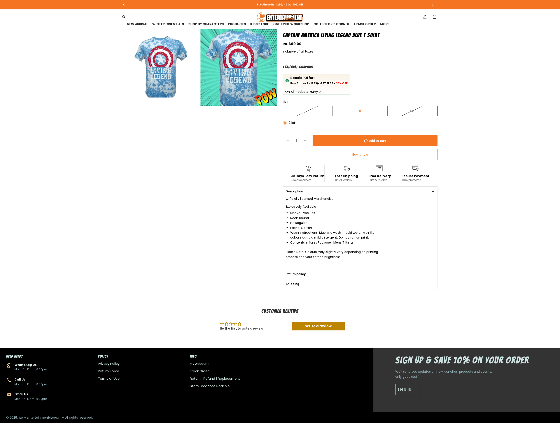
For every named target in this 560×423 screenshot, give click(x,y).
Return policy (296, 274)
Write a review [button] (318, 325)
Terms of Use (109, 378)
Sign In (404, 389)
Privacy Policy (108, 363)
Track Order (199, 371)
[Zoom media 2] (238, 67)
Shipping (292, 284)
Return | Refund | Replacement (215, 378)
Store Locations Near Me (210, 386)
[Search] (124, 17)
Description (294, 191)
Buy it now (360, 154)
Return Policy (108, 371)
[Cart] (434, 17)
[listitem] (385, 24)
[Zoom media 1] (161, 67)
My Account (199, 363)
